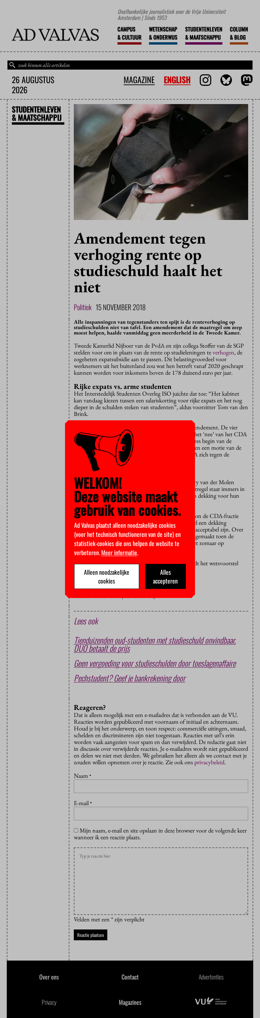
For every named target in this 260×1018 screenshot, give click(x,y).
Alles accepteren (165, 576)
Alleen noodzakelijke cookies (106, 576)
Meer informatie (119, 552)
